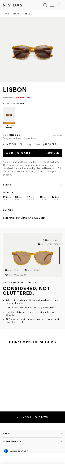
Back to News (34, 417)
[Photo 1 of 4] (32, 49)
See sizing (57, 135)
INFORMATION (12, 441)
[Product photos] (32, 50)
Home (6, 13)
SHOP (6, 433)
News (16, 13)
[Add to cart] (27, 382)
